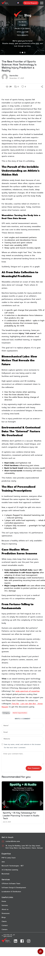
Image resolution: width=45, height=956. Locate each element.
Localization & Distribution (11, 891)
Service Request (30, 3)
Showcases (6, 913)
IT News (22, 25)
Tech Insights (22, 35)
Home (4, 901)
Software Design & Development (14, 887)
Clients (4, 921)
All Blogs (22, 22)
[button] (20, 52)
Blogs (4, 917)
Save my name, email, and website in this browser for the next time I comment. (22, 746)
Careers (4, 929)
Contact (5, 925)
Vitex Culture (23, 32)
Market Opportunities (20, 713)
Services (5, 905)
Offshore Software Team (11, 883)
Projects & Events (22, 28)
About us (5, 909)
